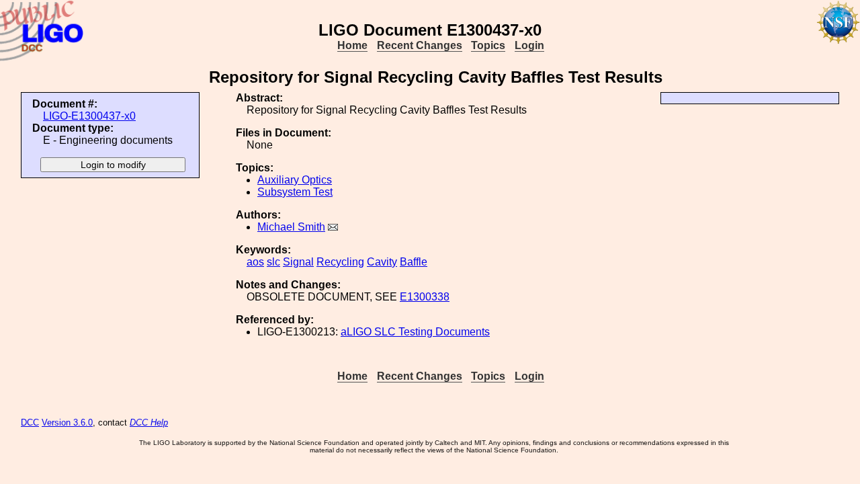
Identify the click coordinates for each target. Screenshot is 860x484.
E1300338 (424, 296)
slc (273, 262)
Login (529, 45)
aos (255, 262)
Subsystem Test (295, 192)
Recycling (340, 262)
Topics (488, 45)
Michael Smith (291, 227)
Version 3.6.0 (67, 422)
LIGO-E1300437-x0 (89, 116)
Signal (298, 262)
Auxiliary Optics (294, 180)
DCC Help (149, 422)
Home (352, 45)
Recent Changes (419, 45)
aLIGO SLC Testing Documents (415, 331)
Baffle (413, 262)
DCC (30, 422)
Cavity (382, 262)
